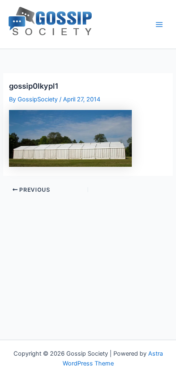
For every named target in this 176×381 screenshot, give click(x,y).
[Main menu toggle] (159, 24)
